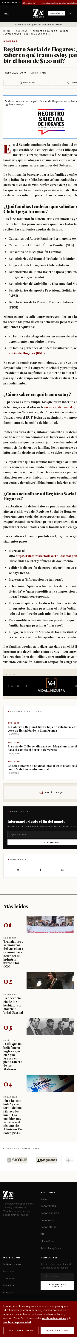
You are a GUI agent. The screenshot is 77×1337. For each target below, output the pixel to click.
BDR (43, 1233)
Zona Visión (48, 1219)
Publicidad (9, 1271)
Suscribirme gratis (57, 1285)
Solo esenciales (21, 1330)
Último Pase (47, 1241)
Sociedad (22, 31)
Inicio (7, 31)
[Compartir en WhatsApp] (62, 870)
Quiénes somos (12, 1264)
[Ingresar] (70, 13)
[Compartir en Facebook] (40, 870)
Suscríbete (56, 13)
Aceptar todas (57, 1330)
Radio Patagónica (51, 1248)
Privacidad (9, 1285)
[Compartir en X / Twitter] (18, 870)
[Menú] (6, 13)
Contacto (8, 1278)
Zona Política (48, 1205)
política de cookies (54, 1318)
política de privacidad (17, 1322)
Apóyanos (9, 1292)
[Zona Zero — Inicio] (38, 13)
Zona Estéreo (48, 1226)
